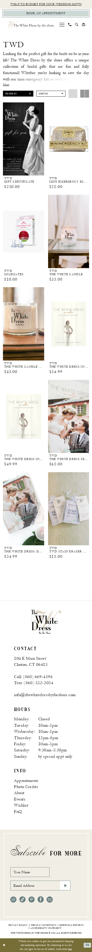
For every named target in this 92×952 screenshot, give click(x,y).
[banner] (46, 622)
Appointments (26, 780)
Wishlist (21, 805)
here (70, 949)
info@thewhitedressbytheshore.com (45, 694)
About (19, 792)
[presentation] (23, 139)
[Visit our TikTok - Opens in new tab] (22, 900)
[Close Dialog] (4, 945)
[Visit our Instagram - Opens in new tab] (13, 900)
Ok (87, 945)
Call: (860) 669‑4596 (33, 676)
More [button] (6, 84)
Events (19, 799)
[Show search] (76, 24)
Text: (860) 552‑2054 (33, 682)
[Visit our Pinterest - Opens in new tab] (31, 900)
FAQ (18, 811)
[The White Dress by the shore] (30, 24)
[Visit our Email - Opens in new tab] (50, 900)
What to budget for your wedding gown (46, 4)
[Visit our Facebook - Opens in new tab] (41, 900)
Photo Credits (26, 786)
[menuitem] (62, 24)
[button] (62, 24)
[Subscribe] (65, 885)
